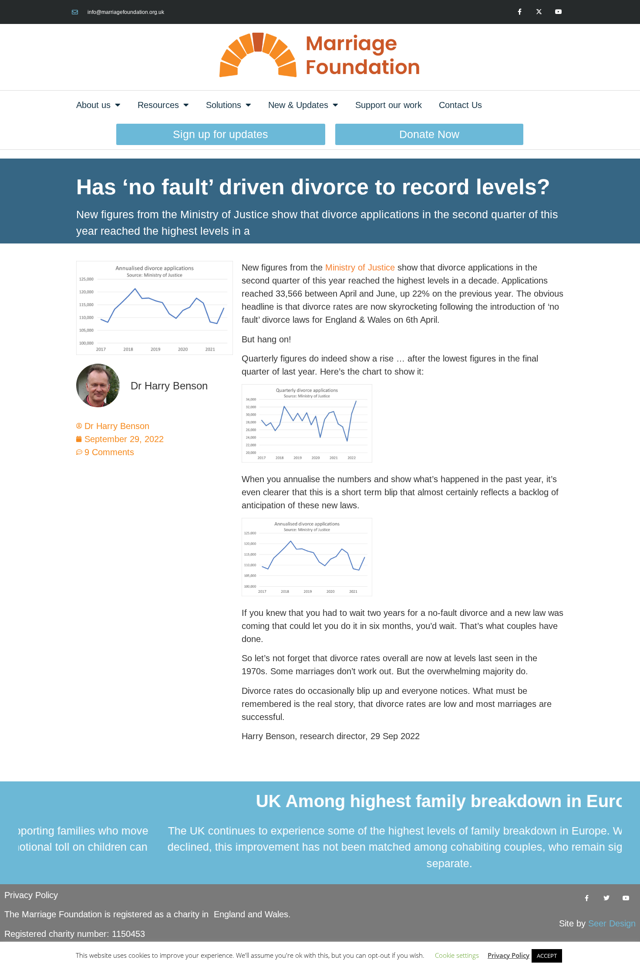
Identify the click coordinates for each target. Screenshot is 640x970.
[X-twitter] (539, 12)
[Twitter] (606, 898)
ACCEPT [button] (547, 956)
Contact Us (460, 105)
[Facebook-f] (519, 12)
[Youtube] (558, 12)
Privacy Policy (31, 895)
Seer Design (612, 923)
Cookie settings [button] (457, 955)
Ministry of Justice (360, 267)
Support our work (388, 105)
